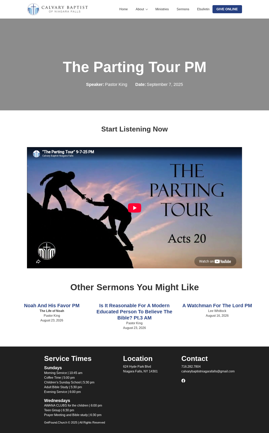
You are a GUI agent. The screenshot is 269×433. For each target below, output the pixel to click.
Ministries (162, 9)
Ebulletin (203, 9)
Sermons (183, 9)
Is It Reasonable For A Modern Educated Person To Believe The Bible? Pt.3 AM (134, 311)
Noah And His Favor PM (52, 305)
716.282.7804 (191, 366)
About (140, 9)
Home (123, 9)
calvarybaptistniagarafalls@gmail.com (208, 371)
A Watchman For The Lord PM (217, 305)
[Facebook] (183, 381)
